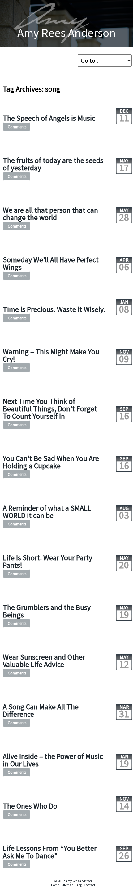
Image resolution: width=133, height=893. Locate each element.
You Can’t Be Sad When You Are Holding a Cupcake (51, 462)
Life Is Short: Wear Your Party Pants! (47, 561)
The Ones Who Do (30, 806)
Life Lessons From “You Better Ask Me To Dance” (50, 851)
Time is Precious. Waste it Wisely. (54, 309)
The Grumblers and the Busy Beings (47, 611)
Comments (17, 126)
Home (55, 885)
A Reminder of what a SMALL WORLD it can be (47, 511)
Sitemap (67, 885)
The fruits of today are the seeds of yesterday (53, 164)
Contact (89, 885)
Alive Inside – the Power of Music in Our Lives (53, 760)
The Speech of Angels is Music (49, 118)
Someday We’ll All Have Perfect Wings (51, 263)
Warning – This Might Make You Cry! (51, 355)
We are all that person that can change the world (50, 213)
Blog (79, 885)
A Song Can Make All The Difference (41, 710)
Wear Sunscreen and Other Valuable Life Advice (44, 660)
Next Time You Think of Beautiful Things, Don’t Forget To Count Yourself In (50, 408)
